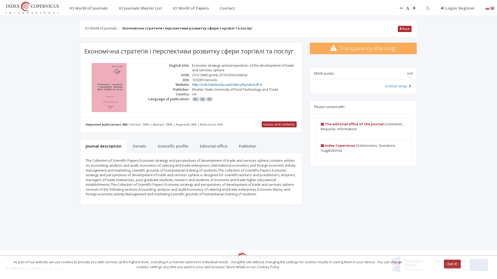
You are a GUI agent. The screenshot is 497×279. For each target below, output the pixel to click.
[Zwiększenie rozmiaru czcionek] (416, 8)
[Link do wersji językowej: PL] (487, 7)
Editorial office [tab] (214, 146)
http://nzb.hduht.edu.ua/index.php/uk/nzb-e (227, 84)
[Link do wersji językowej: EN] (492, 7)
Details (139, 146)
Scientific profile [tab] (173, 146)
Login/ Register (460, 8)
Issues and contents (279, 124)
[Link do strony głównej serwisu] (32, 7)
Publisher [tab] (247, 146)
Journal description (103, 146)
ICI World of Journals (101, 28)
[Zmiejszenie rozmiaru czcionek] (398, 8)
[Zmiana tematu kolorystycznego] (428, 8)
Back (406, 28)
